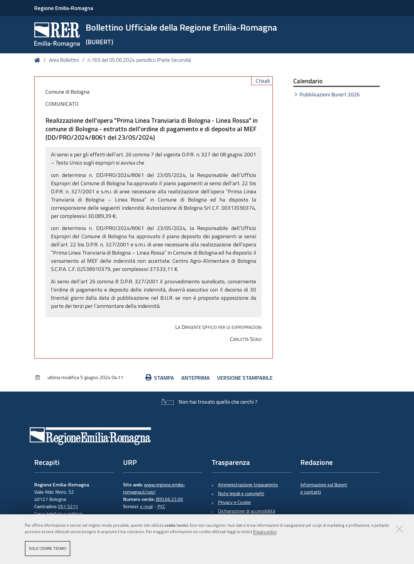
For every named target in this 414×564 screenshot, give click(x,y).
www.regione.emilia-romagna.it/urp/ (154, 488)
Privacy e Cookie (234, 502)
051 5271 (68, 506)
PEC (161, 506)
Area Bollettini (64, 60)
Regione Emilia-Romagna (63, 8)
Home (38, 60)
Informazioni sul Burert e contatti (323, 488)
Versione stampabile (245, 378)
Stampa (164, 378)
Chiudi (263, 81)
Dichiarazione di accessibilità (246, 511)
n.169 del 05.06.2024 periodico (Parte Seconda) (139, 60)
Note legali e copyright (241, 493)
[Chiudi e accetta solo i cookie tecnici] (399, 529)
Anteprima (195, 378)
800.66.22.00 (169, 499)
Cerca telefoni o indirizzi (58, 513)
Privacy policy (264, 532)
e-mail (146, 506)
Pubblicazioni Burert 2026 (329, 94)
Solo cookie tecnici (47, 548)
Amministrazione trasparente (248, 484)
